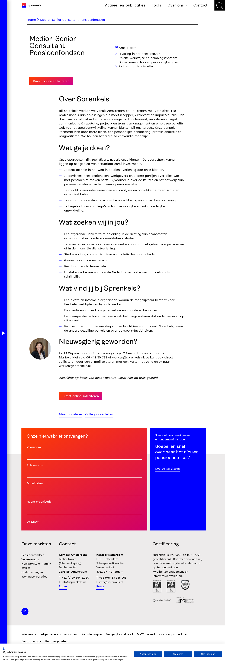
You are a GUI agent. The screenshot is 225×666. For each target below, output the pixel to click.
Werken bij (29, 634)
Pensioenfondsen (32, 555)
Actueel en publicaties (125, 5)
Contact (200, 5)
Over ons (176, 5)
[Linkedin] (24, 611)
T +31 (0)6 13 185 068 (111, 577)
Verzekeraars (30, 559)
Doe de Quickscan (167, 468)
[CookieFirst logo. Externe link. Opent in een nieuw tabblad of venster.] (4, 648)
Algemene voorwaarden (59, 634)
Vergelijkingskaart (119, 634)
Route (63, 586)
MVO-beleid (146, 634)
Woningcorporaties (34, 576)
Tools (156, 5)
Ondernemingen (32, 572)
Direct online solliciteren (51, 81)
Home (31, 19)
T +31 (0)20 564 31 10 (74, 577)
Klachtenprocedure (172, 634)
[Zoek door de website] (219, 5)
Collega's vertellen (99, 414)
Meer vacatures (70, 414)
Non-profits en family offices (36, 565)
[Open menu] (3, 333)
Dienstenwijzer (91, 634)
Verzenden (33, 521)
